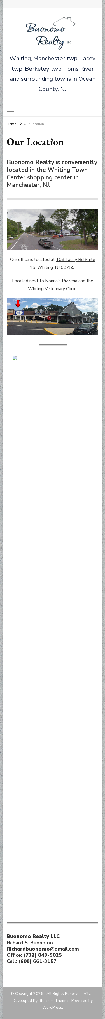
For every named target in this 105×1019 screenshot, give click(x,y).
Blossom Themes (54, 1000)
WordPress (52, 1007)
